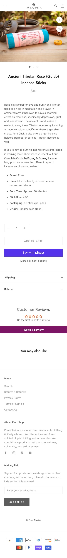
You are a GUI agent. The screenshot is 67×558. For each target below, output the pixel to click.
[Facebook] (5, 452)
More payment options (33, 260)
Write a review (33, 329)
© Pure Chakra (33, 520)
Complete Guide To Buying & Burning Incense (30, 158)
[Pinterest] (22, 452)
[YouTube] (30, 452)
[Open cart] (62, 5)
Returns (8, 289)
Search (8, 386)
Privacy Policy (12, 397)
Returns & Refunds (15, 391)
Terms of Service (14, 403)
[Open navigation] (5, 5)
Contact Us (10, 409)
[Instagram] (14, 452)
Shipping (9, 277)
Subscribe (16, 502)
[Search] (56, 5)
